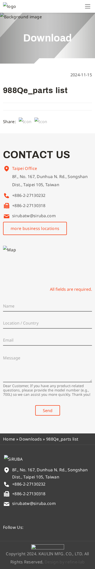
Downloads (30, 439)
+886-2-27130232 (29, 195)
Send (47, 410)
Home (9, 439)
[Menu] (87, 6)
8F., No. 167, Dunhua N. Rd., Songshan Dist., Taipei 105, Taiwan (50, 180)
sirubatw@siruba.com (34, 215)
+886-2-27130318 (29, 205)
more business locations (35, 228)
